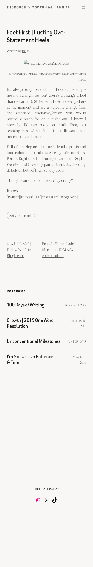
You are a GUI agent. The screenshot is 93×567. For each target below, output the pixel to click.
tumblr (26, 197)
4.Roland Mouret (69, 73)
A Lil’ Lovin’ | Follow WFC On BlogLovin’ (19, 249)
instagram (50, 197)
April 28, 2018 (77, 341)
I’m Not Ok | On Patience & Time (30, 360)
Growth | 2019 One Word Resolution (30, 323)
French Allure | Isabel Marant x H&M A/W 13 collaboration (59, 249)
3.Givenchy (54, 73)
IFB (37, 197)
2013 (12, 215)
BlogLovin (69, 197)
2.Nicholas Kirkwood (37, 73)
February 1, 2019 (75, 305)
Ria (24, 50)
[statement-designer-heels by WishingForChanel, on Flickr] (46, 63)
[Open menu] (83, 7)
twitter (13, 197)
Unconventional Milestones (33, 341)
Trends (27, 215)
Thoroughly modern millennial (38, 7)
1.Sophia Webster (17, 73)
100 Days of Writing (25, 305)
